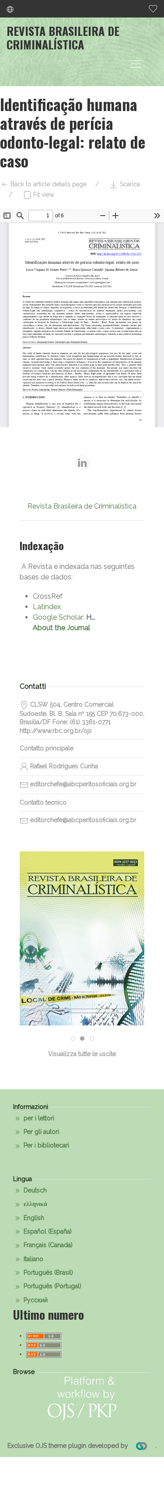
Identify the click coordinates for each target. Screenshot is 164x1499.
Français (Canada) (47, 1244)
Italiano (32, 1258)
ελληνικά (34, 1203)
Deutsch (34, 1190)
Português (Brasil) (47, 1272)
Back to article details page (48, 184)
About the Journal (61, 628)
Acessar (82, 975)
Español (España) (47, 1231)
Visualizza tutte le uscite (82, 1053)
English (33, 1217)
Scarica (129, 184)
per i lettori (38, 1118)
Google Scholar (58, 617)
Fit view (42, 194)
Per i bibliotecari (45, 1145)
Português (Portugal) (51, 1286)
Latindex (47, 607)
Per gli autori (40, 1131)
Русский (35, 1300)
